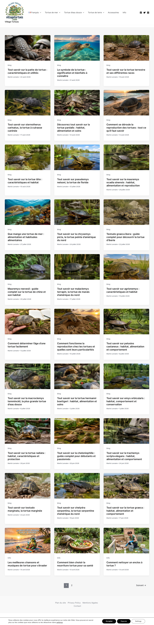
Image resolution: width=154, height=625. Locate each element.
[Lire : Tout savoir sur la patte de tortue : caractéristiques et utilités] (27, 48)
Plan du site (60, 603)
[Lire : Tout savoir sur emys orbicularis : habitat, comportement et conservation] (126, 376)
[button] (40, 12)
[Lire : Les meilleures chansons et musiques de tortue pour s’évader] (27, 540)
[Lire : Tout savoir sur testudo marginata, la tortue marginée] (27, 485)
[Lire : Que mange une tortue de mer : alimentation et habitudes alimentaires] (27, 212)
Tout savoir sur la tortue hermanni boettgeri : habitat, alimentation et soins (77, 401)
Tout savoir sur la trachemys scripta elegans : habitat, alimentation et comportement (124, 456)
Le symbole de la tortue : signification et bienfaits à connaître (72, 72)
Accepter (109, 621)
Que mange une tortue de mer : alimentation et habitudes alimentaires (26, 237)
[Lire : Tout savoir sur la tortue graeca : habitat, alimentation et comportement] (126, 485)
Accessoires (113, 12)
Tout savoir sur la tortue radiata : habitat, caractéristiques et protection (26, 456)
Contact (77, 606)
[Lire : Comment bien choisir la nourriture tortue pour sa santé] (77, 540)
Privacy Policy (74, 603)
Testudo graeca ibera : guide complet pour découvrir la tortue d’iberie (125, 237)
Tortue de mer (51, 12)
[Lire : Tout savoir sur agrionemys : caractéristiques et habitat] (126, 266)
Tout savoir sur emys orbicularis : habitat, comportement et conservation (125, 401)
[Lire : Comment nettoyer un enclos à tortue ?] (126, 540)
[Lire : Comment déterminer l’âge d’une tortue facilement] (27, 321)
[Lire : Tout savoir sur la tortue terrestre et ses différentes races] (126, 48)
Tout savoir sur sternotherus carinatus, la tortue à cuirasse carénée (25, 127)
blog (9, 65)
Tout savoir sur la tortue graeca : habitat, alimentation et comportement (125, 510)
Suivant (141, 585)
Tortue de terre (95, 12)
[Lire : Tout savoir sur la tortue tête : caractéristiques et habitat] (27, 157)
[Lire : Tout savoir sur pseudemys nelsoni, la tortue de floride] (77, 157)
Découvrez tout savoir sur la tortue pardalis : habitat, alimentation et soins (73, 127)
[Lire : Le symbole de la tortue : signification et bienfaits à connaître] (77, 48)
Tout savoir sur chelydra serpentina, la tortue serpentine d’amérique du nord (75, 510)
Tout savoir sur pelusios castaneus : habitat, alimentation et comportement (125, 346)
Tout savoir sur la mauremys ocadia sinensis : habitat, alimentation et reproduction (123, 182)
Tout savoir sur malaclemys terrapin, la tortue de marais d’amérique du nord (73, 291)
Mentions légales (90, 603)
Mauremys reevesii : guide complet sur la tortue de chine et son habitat (27, 291)
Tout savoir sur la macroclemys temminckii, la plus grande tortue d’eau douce (27, 401)
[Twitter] (144, 13)
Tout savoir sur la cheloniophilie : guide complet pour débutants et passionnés (76, 456)
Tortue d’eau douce (73, 12)
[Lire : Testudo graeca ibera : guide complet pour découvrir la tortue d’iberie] (126, 212)
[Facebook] (141, 13)
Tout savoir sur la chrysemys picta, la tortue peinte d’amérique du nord (76, 237)
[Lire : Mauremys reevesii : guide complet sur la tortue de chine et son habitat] (27, 266)
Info (124, 12)
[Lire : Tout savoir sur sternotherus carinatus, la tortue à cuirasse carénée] (27, 102)
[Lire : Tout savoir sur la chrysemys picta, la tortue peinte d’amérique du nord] (77, 212)
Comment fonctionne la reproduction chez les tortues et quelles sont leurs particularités (76, 346)
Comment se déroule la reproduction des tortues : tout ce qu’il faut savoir (126, 127)
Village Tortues (12, 21)
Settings (138, 621)
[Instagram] (148, 13)
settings (59, 622)
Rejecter (124, 621)
